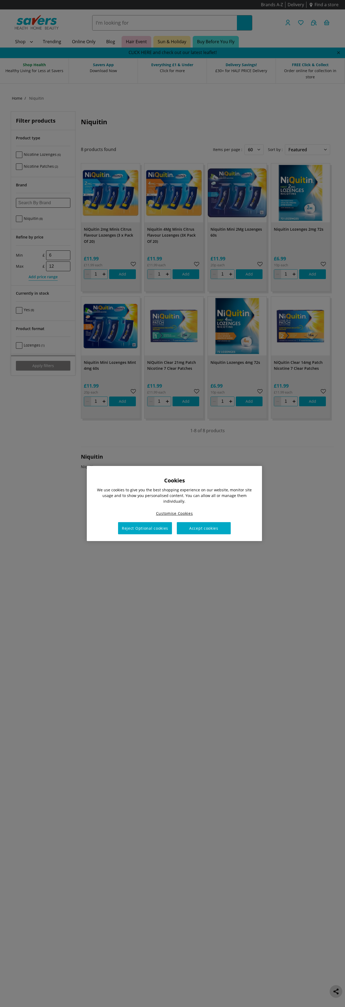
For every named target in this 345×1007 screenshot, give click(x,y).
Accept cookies (203, 528)
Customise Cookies (174, 513)
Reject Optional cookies (145, 528)
